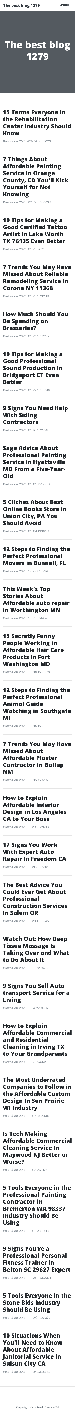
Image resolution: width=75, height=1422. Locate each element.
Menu (63, 5)
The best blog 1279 (21, 5)
